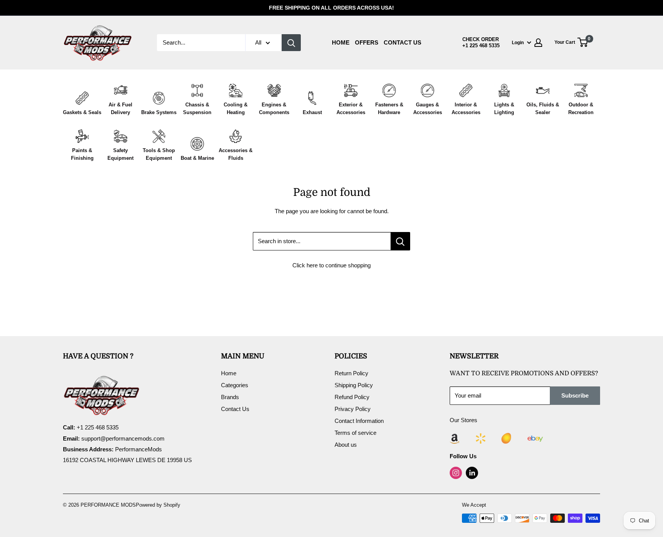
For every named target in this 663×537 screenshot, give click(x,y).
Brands (230, 397)
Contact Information (359, 421)
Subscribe (575, 395)
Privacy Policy (353, 409)
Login (518, 42)
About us (346, 444)
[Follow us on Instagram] (456, 473)
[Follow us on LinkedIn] (472, 473)
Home (341, 42)
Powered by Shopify (158, 505)
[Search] (291, 42)
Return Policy (351, 373)
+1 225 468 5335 (481, 45)
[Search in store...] (400, 241)
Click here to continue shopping (331, 265)
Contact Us (402, 42)
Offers (366, 42)
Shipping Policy (354, 385)
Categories (234, 385)
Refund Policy (352, 397)
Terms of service (355, 432)
